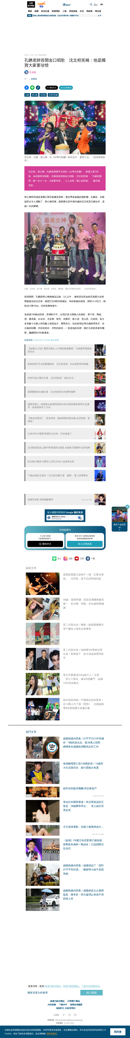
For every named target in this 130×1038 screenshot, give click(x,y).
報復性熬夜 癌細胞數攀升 (40, 499)
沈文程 (43, 95)
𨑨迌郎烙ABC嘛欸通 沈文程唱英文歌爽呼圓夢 (52, 391)
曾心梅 (34, 95)
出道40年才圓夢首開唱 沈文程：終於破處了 (50, 433)
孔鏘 (27, 95)
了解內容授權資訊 (90, 986)
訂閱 (82, 558)
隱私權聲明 (52, 1033)
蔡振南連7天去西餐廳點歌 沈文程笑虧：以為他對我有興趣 (58, 363)
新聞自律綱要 (76, 1004)
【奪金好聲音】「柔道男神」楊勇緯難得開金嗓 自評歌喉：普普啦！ (59, 420)
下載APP (63, 1004)
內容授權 (52, 1004)
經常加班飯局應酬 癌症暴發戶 (80, 788)
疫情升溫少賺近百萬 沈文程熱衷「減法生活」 (52, 377)
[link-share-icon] (38, 87)
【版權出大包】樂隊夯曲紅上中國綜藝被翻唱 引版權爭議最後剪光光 (60, 350)
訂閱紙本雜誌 (31, 4)
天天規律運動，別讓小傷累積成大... (83, 826)
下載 (93, 558)
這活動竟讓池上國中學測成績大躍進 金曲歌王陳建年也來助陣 (59, 447)
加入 (59, 558)
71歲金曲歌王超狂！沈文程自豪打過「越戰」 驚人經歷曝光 (58, 475)
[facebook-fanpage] (63, 1015)
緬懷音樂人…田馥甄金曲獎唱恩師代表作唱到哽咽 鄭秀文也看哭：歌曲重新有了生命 (59, 406)
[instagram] (69, 1015)
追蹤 (71, 558)
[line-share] (32, 87)
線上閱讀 (91, 992)
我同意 (118, 1031)
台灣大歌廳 (53, 95)
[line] (56, 1015)
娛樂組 (34, 78)
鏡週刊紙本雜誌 (53, 986)
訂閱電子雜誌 (74, 1001)
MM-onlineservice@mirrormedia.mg (69, 1020)
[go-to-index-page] (66, 4)
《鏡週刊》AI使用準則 (65, 1008)
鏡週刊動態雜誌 (71, 986)
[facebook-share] (26, 87)
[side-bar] (101, 4)
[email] (75, 1015)
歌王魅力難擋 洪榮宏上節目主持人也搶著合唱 (51, 461)
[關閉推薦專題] (127, 507)
